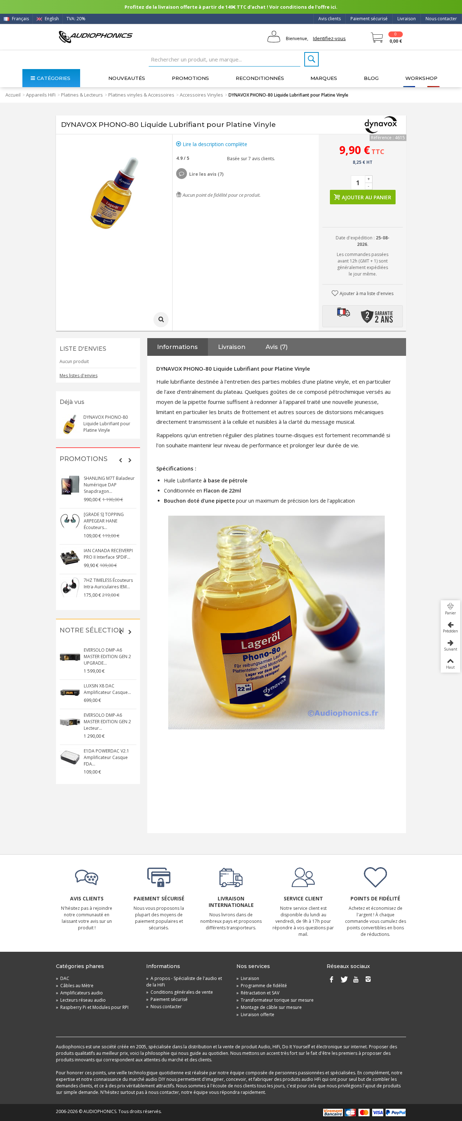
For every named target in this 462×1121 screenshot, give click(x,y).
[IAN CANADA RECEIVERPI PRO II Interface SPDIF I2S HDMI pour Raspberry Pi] (70, 557)
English (51, 19)
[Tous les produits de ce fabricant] (381, 125)
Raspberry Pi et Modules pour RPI (92, 1007)
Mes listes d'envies (78, 375)
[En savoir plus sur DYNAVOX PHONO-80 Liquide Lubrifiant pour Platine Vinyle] (70, 424)
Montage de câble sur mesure (269, 1007)
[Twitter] (343, 980)
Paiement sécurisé (369, 19)
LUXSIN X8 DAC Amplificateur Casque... (107, 689)
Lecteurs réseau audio (81, 1000)
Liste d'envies (83, 348)
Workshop (421, 78)
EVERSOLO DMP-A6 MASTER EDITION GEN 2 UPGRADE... (107, 656)
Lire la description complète (214, 144)
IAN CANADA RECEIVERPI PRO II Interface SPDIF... (108, 553)
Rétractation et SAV (257, 993)
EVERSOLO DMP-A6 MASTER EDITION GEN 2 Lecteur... (107, 721)
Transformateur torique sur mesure (275, 1000)
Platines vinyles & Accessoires (141, 94)
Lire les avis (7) (206, 174)
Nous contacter (441, 19)
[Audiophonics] (95, 36)
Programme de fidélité (261, 986)
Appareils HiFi (41, 94)
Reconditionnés (260, 78)
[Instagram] (368, 980)
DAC (62, 978)
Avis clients (329, 19)
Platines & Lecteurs (82, 94)
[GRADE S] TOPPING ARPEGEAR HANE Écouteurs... (104, 520)
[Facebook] (331, 980)
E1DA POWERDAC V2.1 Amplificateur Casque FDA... (106, 757)
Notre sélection (92, 630)
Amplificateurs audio (79, 993)
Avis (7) (277, 346)
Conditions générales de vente (179, 992)
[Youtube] (356, 980)
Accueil (13, 94)
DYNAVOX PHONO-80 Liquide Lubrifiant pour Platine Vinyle (106, 423)
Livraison (406, 19)
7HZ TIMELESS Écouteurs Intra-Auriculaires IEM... (108, 583)
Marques (323, 78)
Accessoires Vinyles (201, 94)
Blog (371, 78)
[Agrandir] (161, 319)
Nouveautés (126, 78)
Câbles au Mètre (74, 986)
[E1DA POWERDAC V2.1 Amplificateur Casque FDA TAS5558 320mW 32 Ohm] (70, 758)
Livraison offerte (255, 1014)
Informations (177, 346)
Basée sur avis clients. (250, 158)
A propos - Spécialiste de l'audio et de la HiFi (184, 981)
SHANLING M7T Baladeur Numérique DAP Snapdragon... (109, 484)
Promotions (190, 78)
